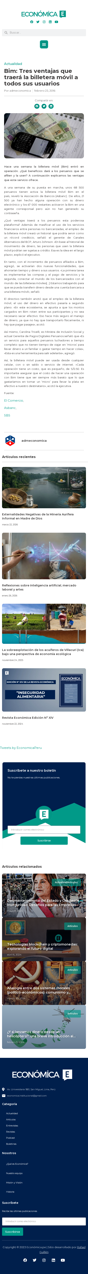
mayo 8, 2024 (15, 910)
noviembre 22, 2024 (12, 723)
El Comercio (13, 400)
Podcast (10, 1137)
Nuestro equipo (14, 1173)
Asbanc (10, 408)
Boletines (11, 1144)
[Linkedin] (50, 22)
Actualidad (13, 64)
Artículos (11, 1119)
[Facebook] (32, 22)
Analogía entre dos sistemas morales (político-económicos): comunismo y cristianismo (38, 992)
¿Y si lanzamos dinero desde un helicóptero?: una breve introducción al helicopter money (40, 1036)
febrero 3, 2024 (15, 1042)
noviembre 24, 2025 (12, 660)
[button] (44, 44)
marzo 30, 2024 (16, 998)
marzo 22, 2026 (10, 524)
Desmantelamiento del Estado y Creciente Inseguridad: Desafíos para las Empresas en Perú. (43, 905)
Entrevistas (12, 1125)
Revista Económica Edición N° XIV (27, 718)
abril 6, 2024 (14, 954)
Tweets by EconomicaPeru (21, 748)
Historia (10, 1191)
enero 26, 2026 (9, 595)
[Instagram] (44, 22)
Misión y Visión (14, 1182)
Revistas (10, 1131)
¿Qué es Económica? (17, 1163)
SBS (7, 415)
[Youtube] (56, 22)
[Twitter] (38, 22)
